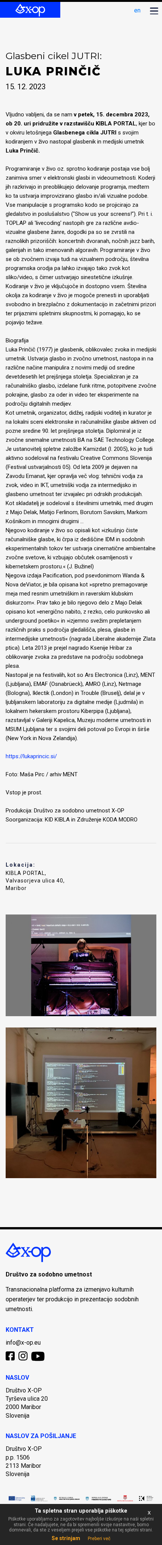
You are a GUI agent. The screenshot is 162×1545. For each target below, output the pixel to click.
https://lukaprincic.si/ (31, 756)
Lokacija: (20, 864)
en (137, 10)
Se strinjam (66, 1538)
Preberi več (99, 1538)
